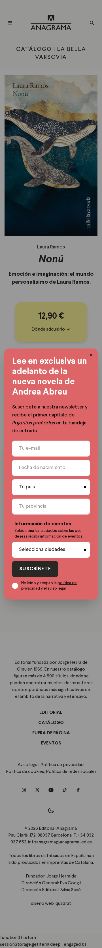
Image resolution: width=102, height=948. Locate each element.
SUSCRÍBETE (35, 569)
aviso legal (57, 588)
